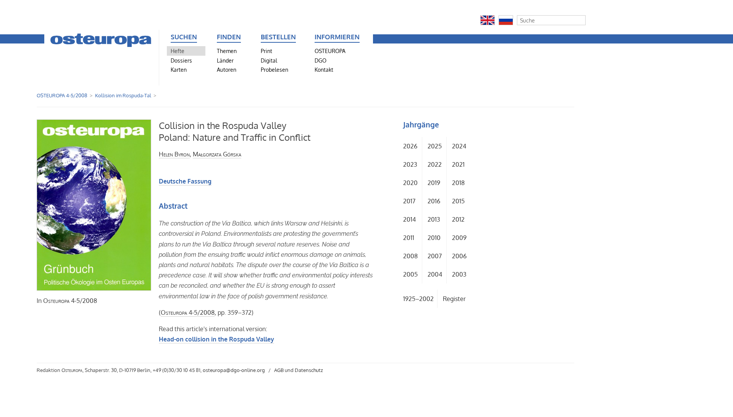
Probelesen (274, 69)
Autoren (226, 69)
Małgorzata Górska (217, 154)
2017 (409, 201)
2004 (435, 274)
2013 (434, 219)
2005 (410, 274)
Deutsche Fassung (185, 181)
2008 (410, 256)
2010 (434, 238)
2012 (458, 219)
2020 (410, 183)
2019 (434, 183)
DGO (320, 60)
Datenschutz (309, 370)
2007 (435, 256)
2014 (409, 219)
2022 (435, 164)
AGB (279, 370)
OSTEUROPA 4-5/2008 (62, 95)
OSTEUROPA (330, 50)
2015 (458, 201)
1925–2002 (418, 299)
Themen (227, 50)
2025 (435, 146)
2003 (459, 274)
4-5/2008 (70, 300)
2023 (410, 164)
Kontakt (324, 69)
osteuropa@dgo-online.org (234, 370)
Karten (179, 69)
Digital (269, 60)
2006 (459, 256)
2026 (410, 146)
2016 (434, 201)
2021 (458, 164)
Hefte (177, 50)
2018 (458, 183)
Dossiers (181, 60)
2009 (459, 238)
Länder (225, 60)
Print (266, 50)
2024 (459, 146)
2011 (408, 238)
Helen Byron (174, 154)
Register (454, 299)
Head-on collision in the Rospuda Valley (216, 339)
